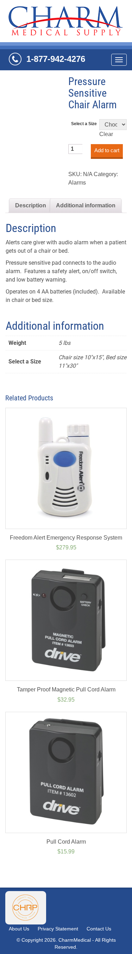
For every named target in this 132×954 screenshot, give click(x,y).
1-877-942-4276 (55, 59)
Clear (106, 134)
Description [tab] (30, 205)
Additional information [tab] (85, 205)
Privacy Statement (58, 929)
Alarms (77, 183)
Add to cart (106, 150)
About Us (19, 929)
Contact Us (99, 929)
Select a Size (84, 124)
